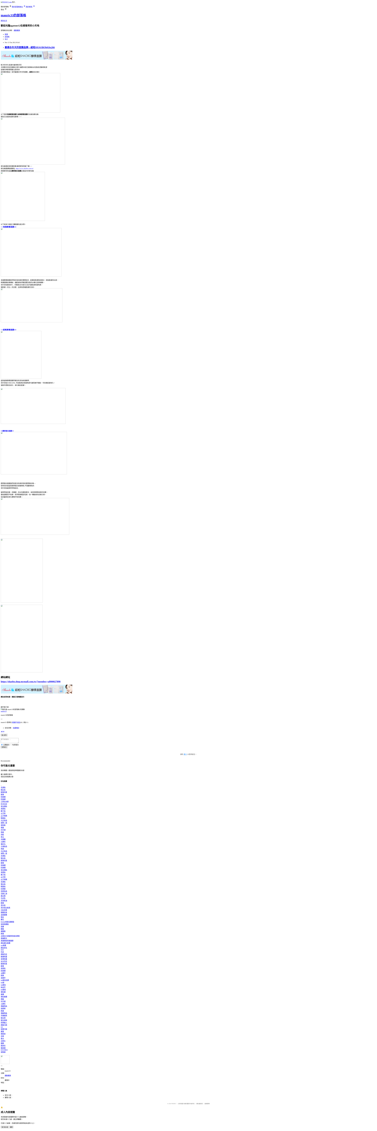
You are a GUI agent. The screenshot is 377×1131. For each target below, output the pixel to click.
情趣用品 (4, 1006)
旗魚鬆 (3, 825)
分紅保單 (4, 910)
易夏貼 (3, 808)
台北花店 (4, 961)
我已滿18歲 (5, 1127)
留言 (18, 722)
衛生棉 (3, 1018)
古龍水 (3, 1041)
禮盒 (2, 827)
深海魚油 (4, 900)
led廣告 (3, 985)
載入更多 (4, 735)
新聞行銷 (4, 1029)
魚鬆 (2, 832)
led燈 (2, 982)
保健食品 (4, 891)
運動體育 (17, 30)
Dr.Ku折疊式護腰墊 (7, 922)
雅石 (2, 917)
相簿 (6, 34)
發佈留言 (4, 747)
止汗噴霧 (4, 816)
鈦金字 (3, 987)
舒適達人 (4, 1022)
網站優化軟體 (5, 943)
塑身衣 (3, 1045)
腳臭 (2, 794)
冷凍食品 (4, 846)
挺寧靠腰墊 (5, 924)
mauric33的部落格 (13, 15)
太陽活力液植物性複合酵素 (10, 936)
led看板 (3, 989)
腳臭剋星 (4, 792)
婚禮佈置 (4, 956)
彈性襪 (3, 992)
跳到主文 (4, 21)
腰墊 (2, 929)
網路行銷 (4, 1025)
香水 (2, 1038)
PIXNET (174, 1103)
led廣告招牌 (5, 980)
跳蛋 (2, 1011)
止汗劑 (3, 813)
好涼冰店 (4, 804)
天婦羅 (3, 839)
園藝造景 (4, 912)
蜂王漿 (3, 896)
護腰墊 (3, 931)
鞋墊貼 (3, 818)
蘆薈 (2, 1031)
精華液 (3, 1034)
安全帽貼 (4, 806)
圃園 (2, 1043)
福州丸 (3, 844)
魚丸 (2, 837)
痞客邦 (14, 722)
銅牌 (2, 975)
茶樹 (2, 1036)
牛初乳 (3, 898)
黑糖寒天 (4, 938)
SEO (2, 949)
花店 (2, 952)
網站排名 (4, 948)
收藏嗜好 (16, 728)
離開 (11, 1127)
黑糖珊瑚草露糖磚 (7, 941)
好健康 (3, 889)
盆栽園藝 (4, 915)
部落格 (7, 37)
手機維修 (4, 1015)
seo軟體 (3, 945)
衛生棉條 (4, 1020)
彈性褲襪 (4, 996)
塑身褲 (3, 1048)
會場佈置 (4, 959)
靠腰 (2, 926)
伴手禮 (3, 830)
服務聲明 (207, 1103)
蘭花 (2, 919)
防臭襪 (3, 799)
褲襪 (2, 994)
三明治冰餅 (5, 801)
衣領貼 (3, 787)
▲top (2, 731)
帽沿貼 (3, 790)
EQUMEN (4, 1050)
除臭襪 (3, 797)
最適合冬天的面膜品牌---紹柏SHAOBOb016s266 (30, 47)
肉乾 (2, 834)
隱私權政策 (199, 1103)
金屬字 (3, 978)
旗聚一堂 (4, 823)
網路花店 (4, 954)
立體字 (3, 973)
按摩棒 (3, 1008)
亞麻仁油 (4, 893)
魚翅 (2, 849)
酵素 (2, 903)
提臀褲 (3, 1052)
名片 (6, 39)
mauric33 (4, 711)
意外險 (3, 905)
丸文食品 (4, 820)
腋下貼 (3, 811)
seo (2, 1027)
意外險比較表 (5, 907)
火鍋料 (3, 841)
